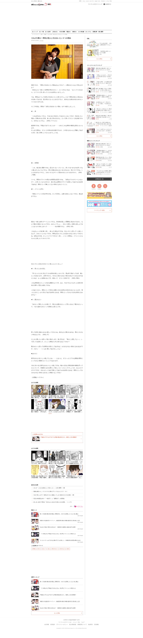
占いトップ (35, 31)
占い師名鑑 (81, 31)
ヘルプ (82, 622)
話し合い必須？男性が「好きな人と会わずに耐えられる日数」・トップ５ (53, 502)
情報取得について (82, 624)
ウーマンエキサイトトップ (95, 4)
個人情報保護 (72, 624)
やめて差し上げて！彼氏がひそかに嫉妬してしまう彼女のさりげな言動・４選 (54, 495)
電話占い (68, 31)
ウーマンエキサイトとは (65, 622)
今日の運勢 (62, 31)
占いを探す (48, 31)
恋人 (49, 548)
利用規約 (52, 624)
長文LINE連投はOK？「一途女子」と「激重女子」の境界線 (49, 498)
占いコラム (88, 31)
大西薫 (33, 548)
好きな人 (62, 548)
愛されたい (55, 548)
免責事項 (90, 624)
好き (39, 548)
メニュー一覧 (76, 622)
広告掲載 (96, 624)
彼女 (68, 548)
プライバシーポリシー (62, 624)
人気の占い (55, 31)
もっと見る (57, 613)
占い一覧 (41, 31)
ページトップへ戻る (99, 210)
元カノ (44, 548)
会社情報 (46, 624)
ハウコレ (41, 40)
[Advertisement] (71, 18)
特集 (88, 38)
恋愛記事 (95, 31)
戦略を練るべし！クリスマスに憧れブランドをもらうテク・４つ (50, 491)
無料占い (74, 31)
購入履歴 (101, 31)
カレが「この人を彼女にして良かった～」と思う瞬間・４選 (49, 488)
